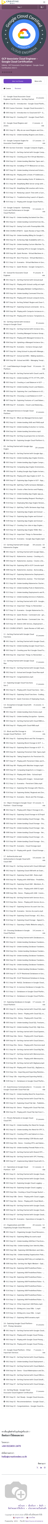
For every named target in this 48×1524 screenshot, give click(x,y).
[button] (42, 7)
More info (38, 81)
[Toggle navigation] (44, 2)
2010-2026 (19, 1514)
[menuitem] (18, 1517)
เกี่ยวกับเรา (32, 1505)
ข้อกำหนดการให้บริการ (16, 1508)
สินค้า (41, 1505)
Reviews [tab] (18, 88)
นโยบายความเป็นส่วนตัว (37, 1508)
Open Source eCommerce (34, 1521)
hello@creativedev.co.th (14, 1456)
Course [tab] (8, 88)
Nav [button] (19, 7)
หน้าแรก (21, 1505)
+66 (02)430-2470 (11, 1445)
